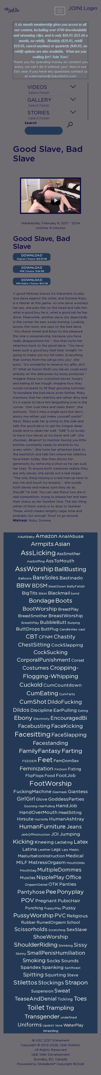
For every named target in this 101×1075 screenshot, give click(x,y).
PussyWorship (33, 916)
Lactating (64, 842)
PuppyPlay (52, 908)
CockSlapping (67, 645)
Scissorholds (30, 929)
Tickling (65, 999)
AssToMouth (60, 561)
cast (81, 629)
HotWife (41, 819)
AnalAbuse (71, 536)
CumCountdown (62, 685)
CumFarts (67, 694)
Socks (53, 960)
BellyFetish (76, 586)
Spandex (30, 967)
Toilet (36, 1008)
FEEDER (29, 761)
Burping (73, 623)
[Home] (12, 10)
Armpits (42, 544)
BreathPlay (30, 623)
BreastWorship (65, 615)
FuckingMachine (32, 791)
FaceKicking (67, 726)
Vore (58, 1025)
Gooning (30, 806)
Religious (77, 916)
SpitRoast (73, 968)
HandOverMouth (38, 812)
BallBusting (70, 569)
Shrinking (65, 945)
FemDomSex (66, 761)
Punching (34, 908)
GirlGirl (26, 799)
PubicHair (69, 900)
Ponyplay (70, 892)
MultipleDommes (59, 869)
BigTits (30, 593)
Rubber (28, 922)
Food (50, 776)
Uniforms (30, 1025)
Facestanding (50, 743)
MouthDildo (75, 863)
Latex (81, 842)
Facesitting (32, 734)
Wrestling (50, 1031)
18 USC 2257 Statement (50, 1040)
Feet (45, 760)
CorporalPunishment (43, 660)
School (73, 922)
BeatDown (57, 586)
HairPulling (46, 806)
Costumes (35, 668)
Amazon (46, 536)
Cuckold (31, 685)
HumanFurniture (42, 827)
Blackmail (59, 593)
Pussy (69, 908)
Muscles (27, 878)
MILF (21, 862)
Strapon (76, 983)
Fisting (74, 769)
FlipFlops (34, 776)
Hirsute (25, 819)
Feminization (36, 768)
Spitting (33, 974)
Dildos (21, 710)
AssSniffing (36, 561)
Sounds (70, 960)
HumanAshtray (66, 819)
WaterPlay (73, 1025)
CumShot (33, 702)
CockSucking (50, 652)
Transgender (42, 1017)
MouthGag (28, 870)
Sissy (80, 945)
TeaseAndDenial (36, 999)
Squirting (55, 975)
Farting (72, 751)
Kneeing (44, 842)
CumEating (42, 693)
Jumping (70, 834)
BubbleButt (53, 622)
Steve (72, 975)
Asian (62, 544)
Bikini (43, 593)
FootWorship (50, 784)
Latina (29, 849)
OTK (53, 884)
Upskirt (48, 1025)
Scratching (56, 930)
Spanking (53, 967)
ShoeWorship (50, 937)
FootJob (66, 775)
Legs (56, 849)
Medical (74, 856)
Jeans (74, 826)
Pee (51, 892)
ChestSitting (34, 645)
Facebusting (34, 726)
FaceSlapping (69, 735)
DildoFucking (64, 702)
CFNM (46, 637)
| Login (89, 8)
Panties (67, 884)
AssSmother (68, 554)
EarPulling (65, 710)
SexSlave (76, 929)
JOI (55, 834)
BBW (23, 586)
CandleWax (68, 629)
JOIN (75, 8)
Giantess (78, 791)
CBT (32, 637)
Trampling (60, 1008)
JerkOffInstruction (35, 834)
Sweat (62, 990)
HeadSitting (70, 813)
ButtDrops (28, 629)
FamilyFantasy (40, 751)
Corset (77, 660)
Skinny (21, 953)
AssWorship (34, 569)
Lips (65, 849)
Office (73, 877)
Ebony (23, 718)
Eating (83, 710)
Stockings (51, 982)
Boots (63, 601)
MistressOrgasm (47, 862)
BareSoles (45, 577)
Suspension (42, 991)
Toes (80, 999)
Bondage (41, 601)
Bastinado (71, 578)
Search (31, 123)
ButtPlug (49, 629)
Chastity (64, 636)
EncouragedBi (68, 718)
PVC (60, 915)
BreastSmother (32, 616)
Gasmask (59, 792)
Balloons (25, 578)
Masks (74, 849)
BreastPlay (68, 609)
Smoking (34, 960)
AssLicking (38, 553)
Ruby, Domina (40, 520)
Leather (44, 849)
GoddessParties (66, 799)
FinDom (60, 769)
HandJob (66, 805)
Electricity (41, 719)
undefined (69, 1017)
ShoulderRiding (36, 945)
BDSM (39, 585)
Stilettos (25, 983)
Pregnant (46, 900)
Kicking (23, 842)
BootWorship (40, 609)
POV (27, 900)
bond (75, 593)
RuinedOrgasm (51, 922)
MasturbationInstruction (41, 856)
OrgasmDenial (36, 884)
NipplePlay (50, 877)
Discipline (41, 710)
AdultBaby (26, 537)
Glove (41, 799)
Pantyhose (31, 892)
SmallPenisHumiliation (56, 953)
